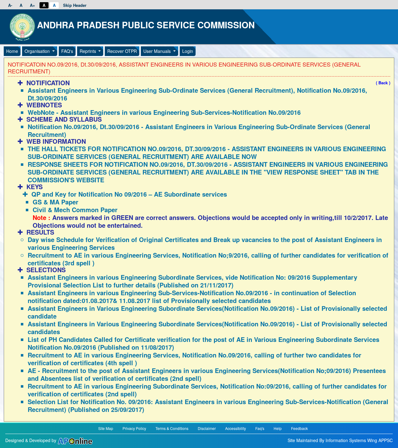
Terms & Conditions (171, 428)
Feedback (299, 428)
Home (12, 51)
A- (10, 5)
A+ (32, 5)
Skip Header (74, 5)
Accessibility (235, 428)
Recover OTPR (122, 51)
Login (187, 51)
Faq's (259, 428)
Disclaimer (207, 428)
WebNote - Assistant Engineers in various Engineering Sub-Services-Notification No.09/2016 (164, 112)
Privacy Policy (134, 428)
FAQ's (67, 51)
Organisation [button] (38, 51)
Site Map (105, 428)
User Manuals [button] (157, 51)
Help (278, 428)
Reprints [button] (88, 51)
